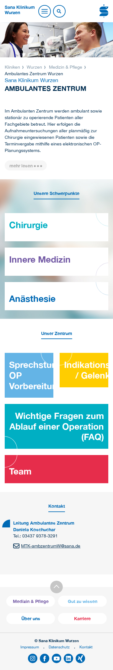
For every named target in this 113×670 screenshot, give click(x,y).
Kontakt (86, 647)
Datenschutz (59, 647)
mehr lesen (21, 165)
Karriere (82, 618)
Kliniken (13, 67)
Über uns (30, 618)
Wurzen (34, 67)
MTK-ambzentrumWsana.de (50, 545)
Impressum (29, 647)
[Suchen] (59, 11)
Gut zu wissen (82, 601)
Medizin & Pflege (65, 67)
